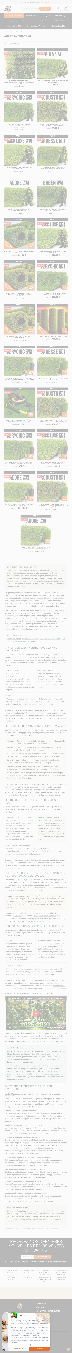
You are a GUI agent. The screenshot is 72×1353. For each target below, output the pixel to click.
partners (20, 1320)
